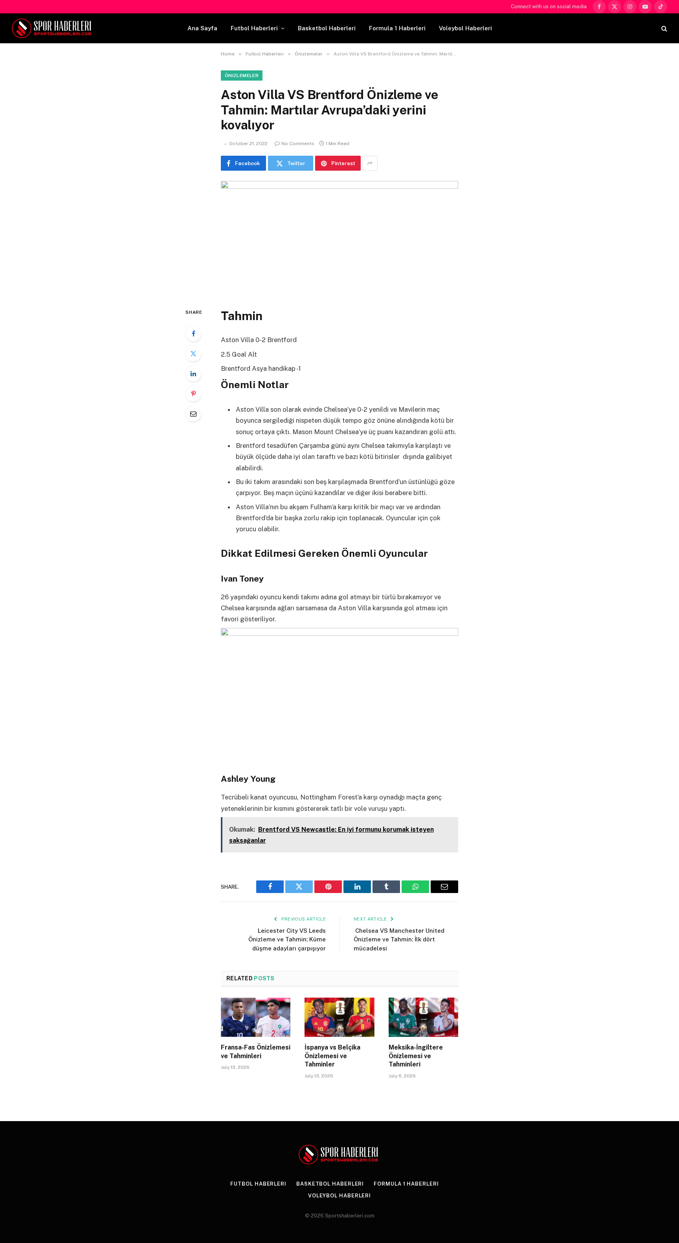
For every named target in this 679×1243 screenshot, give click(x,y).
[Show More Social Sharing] (370, 163)
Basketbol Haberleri (327, 28)
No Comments (297, 143)
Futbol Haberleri (254, 28)
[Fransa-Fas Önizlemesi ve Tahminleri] (255, 1017)
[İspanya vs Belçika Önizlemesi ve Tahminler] (339, 1017)
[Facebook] (193, 333)
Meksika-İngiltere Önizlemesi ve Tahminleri (416, 1056)
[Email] (193, 414)
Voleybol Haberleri (465, 28)
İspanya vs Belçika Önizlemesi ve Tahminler (332, 1056)
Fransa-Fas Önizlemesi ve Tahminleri (255, 1052)
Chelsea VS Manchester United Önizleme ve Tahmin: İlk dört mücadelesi (399, 939)
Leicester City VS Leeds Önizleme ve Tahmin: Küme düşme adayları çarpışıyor (287, 939)
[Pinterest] (193, 393)
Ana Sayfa (202, 28)
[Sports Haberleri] (53, 28)
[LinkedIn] (193, 373)
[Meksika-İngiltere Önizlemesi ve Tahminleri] (423, 1017)
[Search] (663, 28)
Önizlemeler (242, 75)
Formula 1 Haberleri (397, 28)
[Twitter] (193, 353)
